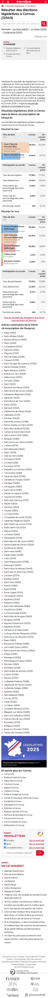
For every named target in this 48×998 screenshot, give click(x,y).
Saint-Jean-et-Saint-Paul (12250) (18, 572)
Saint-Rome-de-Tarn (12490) (17, 401)
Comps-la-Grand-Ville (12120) (17, 432)
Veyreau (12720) (11, 678)
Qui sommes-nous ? (10, 957)
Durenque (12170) (12, 466)
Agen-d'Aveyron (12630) (14, 370)
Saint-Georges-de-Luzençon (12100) (20, 363)
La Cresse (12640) (12, 534)
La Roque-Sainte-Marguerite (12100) (20, 633)
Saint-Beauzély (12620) (14, 449)
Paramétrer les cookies (28, 962)
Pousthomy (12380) (13, 609)
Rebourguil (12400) (12, 565)
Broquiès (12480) (11, 439)
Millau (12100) (10, 333)
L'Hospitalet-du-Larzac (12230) (17, 517)
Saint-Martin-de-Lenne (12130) (18, 524)
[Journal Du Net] (12, 984)
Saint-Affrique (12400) (13, 336)
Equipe (21, 957)
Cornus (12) (9, 774)
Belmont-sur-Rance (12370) (16, 387)
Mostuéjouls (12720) (13, 538)
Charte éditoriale (32, 957)
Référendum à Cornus (14, 825)
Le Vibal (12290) (11, 463)
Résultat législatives (15, 6)
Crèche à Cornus (11, 784)
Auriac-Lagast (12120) (13, 592)
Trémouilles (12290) (13, 473)
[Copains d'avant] (12, 989)
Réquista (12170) (11, 353)
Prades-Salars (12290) (13, 555)
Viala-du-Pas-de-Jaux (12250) (17, 719)
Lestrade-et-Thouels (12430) (17, 480)
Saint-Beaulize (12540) (14, 695)
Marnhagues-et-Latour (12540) (17, 661)
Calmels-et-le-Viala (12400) (16, 630)
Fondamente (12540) (12, 32)
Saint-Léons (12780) (13, 490)
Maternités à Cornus (13, 781)
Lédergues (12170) (12, 415)
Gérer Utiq (42, 962)
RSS (28, 959)
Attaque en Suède (12, 891)
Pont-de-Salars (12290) (14, 357)
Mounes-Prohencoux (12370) (17, 623)
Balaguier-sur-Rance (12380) (17, 712)
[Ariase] (12, 995)
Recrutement (36, 959)
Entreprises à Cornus (13, 818)
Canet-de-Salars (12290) (14, 476)
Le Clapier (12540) (39, 29)
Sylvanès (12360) (11, 691)
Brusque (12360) (11, 579)
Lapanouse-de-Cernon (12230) (18, 685)
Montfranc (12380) (12, 668)
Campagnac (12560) (13, 486)
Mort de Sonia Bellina (14, 874)
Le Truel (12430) (11, 514)
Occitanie (31, 6)
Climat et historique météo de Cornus (21, 798)
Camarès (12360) (11, 381)
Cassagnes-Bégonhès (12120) (17, 394)
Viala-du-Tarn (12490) (13, 456)
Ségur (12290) (10, 452)
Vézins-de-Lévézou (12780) (16, 421)
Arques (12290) (10, 654)
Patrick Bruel (10, 884)
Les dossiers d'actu (14, 847)
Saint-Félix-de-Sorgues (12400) (18, 616)
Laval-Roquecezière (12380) (16, 562)
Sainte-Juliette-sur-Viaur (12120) (18, 425)
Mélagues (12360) (12, 726)
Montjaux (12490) (11, 483)
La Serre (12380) (11, 674)
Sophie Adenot (11, 878)
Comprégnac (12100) (13, 596)
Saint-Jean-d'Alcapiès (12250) (17, 606)
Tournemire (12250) (13, 497)
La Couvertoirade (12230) (15, 613)
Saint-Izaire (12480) (12, 551)
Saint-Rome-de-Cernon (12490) (18, 391)
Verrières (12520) (11, 507)
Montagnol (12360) (12, 657)
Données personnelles (11, 962)
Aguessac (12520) (11, 398)
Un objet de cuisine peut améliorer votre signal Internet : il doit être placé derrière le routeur (23, 939)
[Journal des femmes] (12, 978)
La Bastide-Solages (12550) (16, 688)
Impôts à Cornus (11, 791)
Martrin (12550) (10, 585)
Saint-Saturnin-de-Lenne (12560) (19, 541)
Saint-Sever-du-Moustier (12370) (18, 637)
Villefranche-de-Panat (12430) (17, 411)
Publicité (42, 957)
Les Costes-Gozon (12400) (16, 647)
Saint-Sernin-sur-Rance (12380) (18, 442)
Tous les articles (20, 959)
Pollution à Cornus (12, 808)
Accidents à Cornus (12, 801)
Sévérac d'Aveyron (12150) (15, 339)
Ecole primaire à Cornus (15, 777)
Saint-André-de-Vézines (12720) (18, 671)
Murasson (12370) (12, 620)
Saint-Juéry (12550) (12, 582)
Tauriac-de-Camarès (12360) (16, 732)
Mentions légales (18, 964)
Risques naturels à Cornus (16, 811)
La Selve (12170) (11, 445)
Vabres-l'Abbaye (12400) (15, 367)
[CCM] (35, 978)
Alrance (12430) (11, 531)
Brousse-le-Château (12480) (16, 644)
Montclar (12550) (11, 664)
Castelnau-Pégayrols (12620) (17, 521)
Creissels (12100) (11, 360)
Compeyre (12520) (12, 459)
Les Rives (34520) (20, 29)
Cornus (29, 48)
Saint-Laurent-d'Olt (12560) (16, 435)
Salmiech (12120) (11, 408)
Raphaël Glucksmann (14, 871)
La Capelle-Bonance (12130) (16, 708)
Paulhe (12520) (10, 503)
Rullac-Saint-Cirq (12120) (15, 527)
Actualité (10, 840)
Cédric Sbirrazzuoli (12, 888)
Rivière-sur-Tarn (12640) (15, 374)
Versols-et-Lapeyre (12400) (16, 493)
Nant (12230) (9, 384)
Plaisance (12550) (11, 603)
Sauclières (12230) (12, 626)
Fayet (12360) (10, 589)
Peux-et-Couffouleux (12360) (17, 715)
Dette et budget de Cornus (16, 794)
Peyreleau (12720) (12, 722)
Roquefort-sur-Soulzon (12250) (18, 469)
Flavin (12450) (10, 343)
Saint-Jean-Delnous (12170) (16, 500)
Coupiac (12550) (11, 510)
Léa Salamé (9, 881)
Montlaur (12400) (11, 418)
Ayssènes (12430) (12, 599)
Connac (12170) (10, 698)
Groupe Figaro (31, 964)
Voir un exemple (36, 840)
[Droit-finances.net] (35, 984)
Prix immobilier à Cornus (15, 822)
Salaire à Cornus (11, 787)
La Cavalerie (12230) (13, 346)
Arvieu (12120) (10, 404)
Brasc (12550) (10, 640)
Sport (8, 844)
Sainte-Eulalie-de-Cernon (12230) (19, 545)
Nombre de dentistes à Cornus (18, 815)
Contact (10, 959)
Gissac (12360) (10, 702)
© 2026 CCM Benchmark (24, 967)
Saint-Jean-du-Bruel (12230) (16, 428)
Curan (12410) (10, 558)
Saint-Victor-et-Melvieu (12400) (18, 568)
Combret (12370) (11, 575)
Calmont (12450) (11, 350)
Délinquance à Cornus (14, 805)
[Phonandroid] (35, 995)
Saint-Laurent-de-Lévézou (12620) (19, 650)
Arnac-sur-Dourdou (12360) (16, 729)
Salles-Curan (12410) (13, 377)
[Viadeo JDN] (35, 989)
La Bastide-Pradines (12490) (16, 681)
